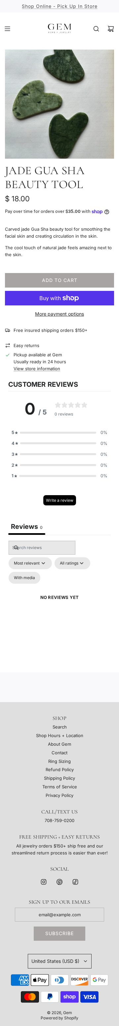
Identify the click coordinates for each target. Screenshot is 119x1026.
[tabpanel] (59, 604)
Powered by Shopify (59, 1017)
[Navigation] (7, 28)
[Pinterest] (59, 882)
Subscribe (59, 933)
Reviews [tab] (27, 527)
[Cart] (110, 28)
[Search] (96, 28)
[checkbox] (24, 578)
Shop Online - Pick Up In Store (60, 6)
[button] (59, 432)
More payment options (59, 314)
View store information (37, 368)
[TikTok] (75, 882)
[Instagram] (43, 882)
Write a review (59, 500)
